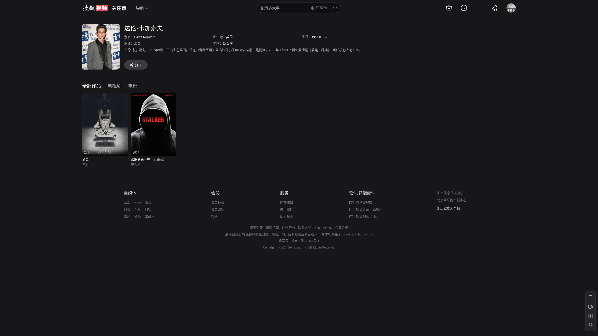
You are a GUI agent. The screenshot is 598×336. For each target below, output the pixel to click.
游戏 (148, 202)
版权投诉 (286, 216)
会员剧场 (217, 209)
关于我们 (286, 209)
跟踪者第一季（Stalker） (148, 159)
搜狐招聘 (272, 228)
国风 (127, 216)
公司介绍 (341, 228)
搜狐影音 (362, 209)
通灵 (85, 159)
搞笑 (137, 216)
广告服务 (288, 228)
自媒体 (130, 193)
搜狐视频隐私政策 (255, 234)
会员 (215, 193)
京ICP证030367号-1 (305, 241)
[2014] (105, 96)
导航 (140, 8)
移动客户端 (364, 202)
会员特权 (217, 202)
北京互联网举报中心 (451, 200)
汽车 (137, 209)
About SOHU (323, 228)
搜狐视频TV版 (366, 216)
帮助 (214, 216)
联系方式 (304, 228)
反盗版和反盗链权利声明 (306, 234)
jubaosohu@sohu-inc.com (356, 234)
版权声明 (278, 234)
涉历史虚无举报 (448, 208)
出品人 (150, 216)
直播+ (377, 209)
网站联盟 (286, 202)
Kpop (138, 202)
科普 (127, 209)
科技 (148, 209)
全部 (127, 202)
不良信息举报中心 (450, 193)
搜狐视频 (95, 8)
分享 (138, 65)
